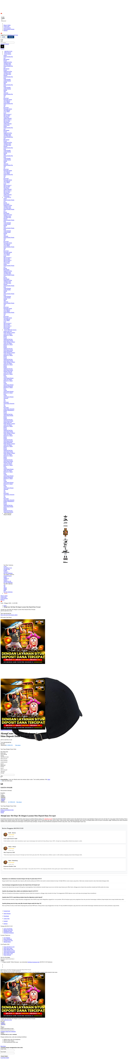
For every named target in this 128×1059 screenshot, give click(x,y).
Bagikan (3, 811)
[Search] (2, 46)
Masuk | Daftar (7, 25)
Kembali (6, 921)
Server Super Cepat (8, 953)
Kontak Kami (7, 911)
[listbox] (25, 765)
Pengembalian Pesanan (9, 29)
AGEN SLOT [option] (4, 762)
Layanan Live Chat (8, 940)
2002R (5, 587)
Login (3, 36)
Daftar (11, 36)
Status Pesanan (7, 913)
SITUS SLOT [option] (4, 758)
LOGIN (2, 795)
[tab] (64, 48)
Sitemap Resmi (7, 941)
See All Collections (8, 573)
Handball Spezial (8, 575)
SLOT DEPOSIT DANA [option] (3, 765)
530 (4, 585)
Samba (5, 577)
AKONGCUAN (48, 819)
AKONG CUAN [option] (3, 772)
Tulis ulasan (18, 745)
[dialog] (64, 1029)
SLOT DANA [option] (4, 760)
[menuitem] (8, 51)
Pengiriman (6, 916)
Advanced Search (5, 44)
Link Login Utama (8, 948)
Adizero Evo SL (7, 581)
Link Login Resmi (8, 928)
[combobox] (7, 42)
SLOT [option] (2, 768)
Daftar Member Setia (8, 949)
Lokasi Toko (6, 26)
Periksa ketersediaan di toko (7, 810)
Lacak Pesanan (7, 27)
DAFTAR (3, 797)
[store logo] (12, 35)
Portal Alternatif (7, 955)
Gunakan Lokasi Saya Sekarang (8, 1031)
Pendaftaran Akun (8, 931)
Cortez (5, 566)
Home (5, 605)
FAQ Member (7, 937)
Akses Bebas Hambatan (9, 952)
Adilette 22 (6, 578)
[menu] (64, 322)
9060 (5, 590)
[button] (4, 682)
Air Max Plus (7, 569)
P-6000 (5, 570)
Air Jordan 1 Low (8, 567)
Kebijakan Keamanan (9, 932)
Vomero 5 (6, 571)
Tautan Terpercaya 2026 (9, 950)
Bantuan (5, 30)
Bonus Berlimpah (8, 939)
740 (4, 586)
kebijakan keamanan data (33, 962)
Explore (2, 48)
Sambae (5, 579)
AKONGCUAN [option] (5, 757)
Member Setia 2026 (8, 930)
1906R (5, 589)
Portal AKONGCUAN (9, 946)
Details (2, 812)
